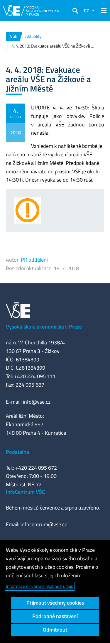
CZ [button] (86, 10)
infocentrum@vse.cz (44, 524)
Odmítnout (55, 630)
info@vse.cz (36, 402)
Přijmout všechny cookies (55, 603)
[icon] (34, 210)
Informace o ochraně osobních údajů (39, 586)
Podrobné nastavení (55, 616)
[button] (75, 10)
